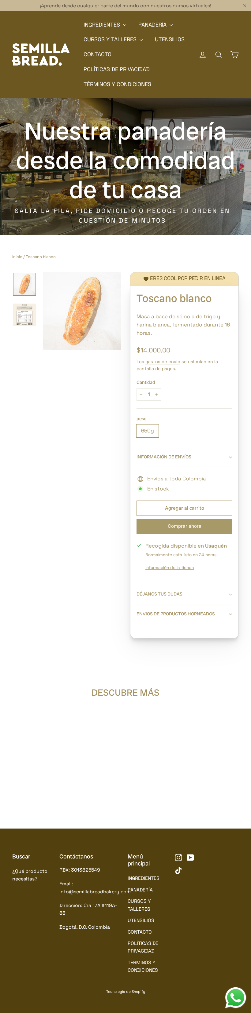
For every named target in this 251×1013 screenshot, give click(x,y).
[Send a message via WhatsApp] (235, 998)
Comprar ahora (184, 526)
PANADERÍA (153, 24)
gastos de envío (162, 361)
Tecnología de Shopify (125, 991)
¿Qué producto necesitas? (29, 875)
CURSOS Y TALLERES (111, 39)
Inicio (17, 256)
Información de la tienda (169, 567)
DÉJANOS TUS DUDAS (159, 594)
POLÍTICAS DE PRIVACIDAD (117, 69)
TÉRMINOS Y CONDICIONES (117, 84)
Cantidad (146, 382)
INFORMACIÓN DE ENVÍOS (164, 457)
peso (141, 419)
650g (147, 430)
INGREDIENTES (103, 24)
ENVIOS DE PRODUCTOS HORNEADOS (176, 614)
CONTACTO (97, 54)
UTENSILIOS (170, 39)
